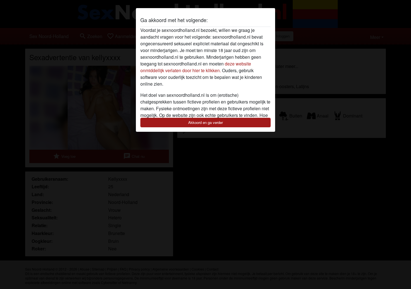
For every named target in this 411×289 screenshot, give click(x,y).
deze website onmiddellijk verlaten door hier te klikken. (195, 67)
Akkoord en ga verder (205, 122)
